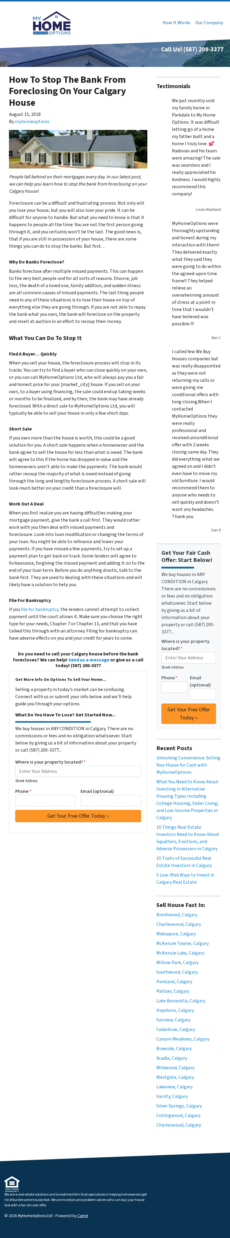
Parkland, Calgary (174, 981)
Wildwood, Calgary (175, 1067)
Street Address (26, 781)
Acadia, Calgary (171, 1058)
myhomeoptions (32, 121)
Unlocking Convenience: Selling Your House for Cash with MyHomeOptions (188, 765)
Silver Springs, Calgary (179, 1106)
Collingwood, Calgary (178, 1115)
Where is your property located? (50, 762)
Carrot (83, 1216)
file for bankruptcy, (40, 609)
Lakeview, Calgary (174, 1087)
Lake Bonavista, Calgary (180, 1001)
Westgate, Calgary (175, 1077)
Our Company (209, 22)
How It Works (176, 22)
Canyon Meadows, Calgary (182, 1039)
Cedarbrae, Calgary (175, 1029)
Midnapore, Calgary (176, 934)
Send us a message (88, 660)
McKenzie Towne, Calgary (182, 943)
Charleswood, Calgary (178, 924)
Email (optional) (97, 791)
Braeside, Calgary (174, 1048)
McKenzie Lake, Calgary (180, 953)
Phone (23, 791)
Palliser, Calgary (172, 991)
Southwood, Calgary (177, 972)
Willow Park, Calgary (177, 962)
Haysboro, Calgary (175, 1010)
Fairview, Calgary (173, 1020)
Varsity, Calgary (172, 1096)
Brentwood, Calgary (176, 914)
